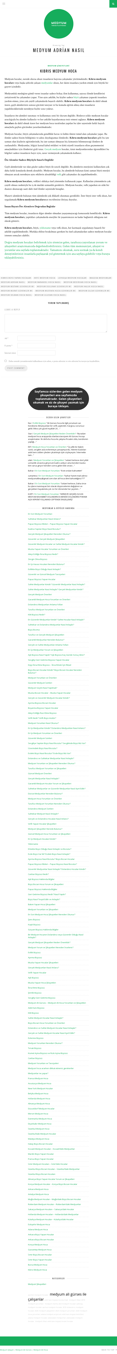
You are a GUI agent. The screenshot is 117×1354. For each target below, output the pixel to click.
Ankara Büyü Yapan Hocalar (41, 1234)
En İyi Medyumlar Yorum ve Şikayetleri (45, 649)
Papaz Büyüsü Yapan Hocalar (41, 579)
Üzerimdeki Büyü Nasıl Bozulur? (42, 748)
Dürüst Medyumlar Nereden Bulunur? (45, 793)
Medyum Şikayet (7, 1350)
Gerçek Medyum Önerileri (40, 594)
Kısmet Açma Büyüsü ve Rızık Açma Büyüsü (48, 1053)
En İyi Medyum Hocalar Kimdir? (42, 839)
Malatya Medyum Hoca (38, 1138)
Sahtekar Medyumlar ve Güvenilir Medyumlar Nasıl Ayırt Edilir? (56, 788)
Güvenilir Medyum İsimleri (40, 682)
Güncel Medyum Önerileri (40, 773)
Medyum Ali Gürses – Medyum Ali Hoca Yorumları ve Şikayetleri (57, 1002)
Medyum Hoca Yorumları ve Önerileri (49, 446)
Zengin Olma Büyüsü (37, 559)
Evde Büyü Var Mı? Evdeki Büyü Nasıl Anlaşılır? (49, 854)
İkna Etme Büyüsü (36, 987)
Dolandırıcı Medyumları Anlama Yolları (45, 604)
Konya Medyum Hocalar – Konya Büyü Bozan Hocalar (52, 1184)
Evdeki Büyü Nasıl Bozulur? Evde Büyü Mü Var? (49, 753)
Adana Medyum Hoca (38, 1229)
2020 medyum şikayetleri (45, 1311)
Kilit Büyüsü (33, 1013)
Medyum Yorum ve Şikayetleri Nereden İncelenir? (50, 947)
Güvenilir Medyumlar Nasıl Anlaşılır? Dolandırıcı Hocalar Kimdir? (57, 869)
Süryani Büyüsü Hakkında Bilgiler (43, 929)
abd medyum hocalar (67, 1304)
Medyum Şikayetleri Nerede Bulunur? (45, 828)
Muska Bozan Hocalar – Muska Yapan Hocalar (49, 692)
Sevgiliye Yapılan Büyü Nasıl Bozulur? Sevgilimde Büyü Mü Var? (57, 743)
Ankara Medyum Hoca (38, 1189)
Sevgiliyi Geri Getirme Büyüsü (41, 997)
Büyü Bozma (34, 629)
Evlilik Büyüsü (39, 423)
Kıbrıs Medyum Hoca (58, 71)
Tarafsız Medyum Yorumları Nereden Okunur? (49, 803)
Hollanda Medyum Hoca (39, 1098)
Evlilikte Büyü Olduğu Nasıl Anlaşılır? (44, 569)
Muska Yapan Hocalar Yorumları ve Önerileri (48, 549)
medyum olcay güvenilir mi (94, 291)
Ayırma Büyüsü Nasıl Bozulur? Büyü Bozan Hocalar (51, 859)
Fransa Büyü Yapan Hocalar (41, 1159)
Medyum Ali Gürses (24, 1350)
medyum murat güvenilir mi (16, 291)
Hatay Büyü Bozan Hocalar (40, 1143)
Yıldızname (33, 844)
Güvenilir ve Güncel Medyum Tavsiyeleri (46, 574)
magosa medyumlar (100, 278)
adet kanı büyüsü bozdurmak (56, 1300)
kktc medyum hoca (44, 278)
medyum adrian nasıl (13, 282)
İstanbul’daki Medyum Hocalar (42, 1133)
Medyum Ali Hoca (41, 1350)
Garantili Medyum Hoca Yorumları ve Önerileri (49, 599)
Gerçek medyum (52, 149)
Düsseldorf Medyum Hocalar (41, 1108)
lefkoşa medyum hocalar (72, 278)
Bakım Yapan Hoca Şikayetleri (41, 904)
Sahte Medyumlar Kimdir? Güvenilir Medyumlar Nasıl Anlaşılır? (56, 584)
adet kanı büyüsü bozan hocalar (60, 1321)
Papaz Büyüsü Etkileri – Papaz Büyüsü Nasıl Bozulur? (52, 864)
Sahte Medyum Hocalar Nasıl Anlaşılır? (45, 1018)
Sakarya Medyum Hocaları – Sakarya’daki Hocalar (51, 1209)
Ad (6, 338)
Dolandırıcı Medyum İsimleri (40, 808)
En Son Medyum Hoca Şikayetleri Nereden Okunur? (51, 914)
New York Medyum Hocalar (40, 1088)
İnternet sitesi (10, 353)
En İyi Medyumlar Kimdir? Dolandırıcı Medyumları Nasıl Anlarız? (56, 728)
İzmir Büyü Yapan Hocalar (40, 1259)
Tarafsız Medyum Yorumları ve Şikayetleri (47, 768)
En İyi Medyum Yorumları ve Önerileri (45, 733)
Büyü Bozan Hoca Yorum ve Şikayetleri (46, 884)
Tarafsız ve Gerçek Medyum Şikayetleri (46, 634)
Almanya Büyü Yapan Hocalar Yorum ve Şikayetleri (51, 1179)
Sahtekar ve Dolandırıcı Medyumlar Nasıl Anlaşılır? (51, 624)
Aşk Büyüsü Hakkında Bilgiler (41, 879)
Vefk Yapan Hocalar (37, 972)
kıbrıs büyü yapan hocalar (16, 278)
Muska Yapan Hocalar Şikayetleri (43, 962)
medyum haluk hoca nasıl (88, 286)
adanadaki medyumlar (57, 1318)
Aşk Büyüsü (33, 977)
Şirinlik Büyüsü (34, 992)
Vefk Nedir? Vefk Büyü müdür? (42, 718)
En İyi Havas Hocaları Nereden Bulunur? (46, 564)
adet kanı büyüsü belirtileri (73, 1314)
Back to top (108, 1350)
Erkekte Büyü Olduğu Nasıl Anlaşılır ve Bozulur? (49, 849)
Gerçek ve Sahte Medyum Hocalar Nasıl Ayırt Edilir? (51, 1033)
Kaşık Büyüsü (34, 924)
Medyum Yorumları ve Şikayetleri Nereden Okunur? (51, 763)
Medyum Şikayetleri (58, 66)
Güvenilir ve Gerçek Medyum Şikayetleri (46, 539)
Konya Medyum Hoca (38, 1244)
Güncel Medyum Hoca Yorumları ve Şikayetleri (49, 834)
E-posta (8, 345)
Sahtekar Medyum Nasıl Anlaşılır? (43, 813)
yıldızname (45, 228)
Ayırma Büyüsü (35, 957)
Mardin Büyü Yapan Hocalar (41, 1154)
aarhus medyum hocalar (52, 1307)
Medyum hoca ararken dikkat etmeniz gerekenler (51, 1068)
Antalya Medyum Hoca (38, 1194)
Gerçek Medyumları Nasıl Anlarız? (43, 967)
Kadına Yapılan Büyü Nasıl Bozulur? (44, 529)
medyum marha (51, 1304)
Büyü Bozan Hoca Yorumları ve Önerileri (46, 1023)
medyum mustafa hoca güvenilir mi (56, 291)
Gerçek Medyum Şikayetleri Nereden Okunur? (49, 534)
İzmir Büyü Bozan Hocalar (40, 1254)
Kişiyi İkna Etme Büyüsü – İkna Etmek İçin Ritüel (49, 665)
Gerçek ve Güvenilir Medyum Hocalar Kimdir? (49, 698)
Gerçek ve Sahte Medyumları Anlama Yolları (48, 644)
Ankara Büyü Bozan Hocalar (41, 1239)
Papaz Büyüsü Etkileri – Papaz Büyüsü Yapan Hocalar (52, 524)
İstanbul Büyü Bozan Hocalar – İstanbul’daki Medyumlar (54, 1169)
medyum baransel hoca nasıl (44, 282)
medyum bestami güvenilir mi (17, 286)
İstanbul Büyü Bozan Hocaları (41, 1174)
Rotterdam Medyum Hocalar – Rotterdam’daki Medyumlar (54, 1204)
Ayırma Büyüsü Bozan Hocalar (42, 703)
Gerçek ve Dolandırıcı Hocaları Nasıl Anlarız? (48, 818)
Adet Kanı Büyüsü (36, 1007)
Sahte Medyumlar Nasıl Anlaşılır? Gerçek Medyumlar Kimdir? (55, 589)
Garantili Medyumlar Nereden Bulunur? (46, 639)
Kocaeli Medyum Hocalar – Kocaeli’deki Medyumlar (51, 1149)
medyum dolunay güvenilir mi (54, 286)
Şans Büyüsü (34, 919)
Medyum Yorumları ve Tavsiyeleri (43, 1063)
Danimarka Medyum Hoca (40, 1118)
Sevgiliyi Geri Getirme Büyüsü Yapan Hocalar (48, 660)
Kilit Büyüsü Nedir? (36, 614)
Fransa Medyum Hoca (38, 1078)
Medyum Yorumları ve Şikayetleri (49, 460)
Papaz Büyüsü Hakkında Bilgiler (42, 889)
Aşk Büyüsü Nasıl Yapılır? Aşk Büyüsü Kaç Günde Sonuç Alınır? (56, 654)
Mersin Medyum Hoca (38, 1113)
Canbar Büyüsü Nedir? (38, 874)
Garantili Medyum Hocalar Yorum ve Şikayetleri (49, 783)
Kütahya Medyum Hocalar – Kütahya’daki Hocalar (51, 1219)
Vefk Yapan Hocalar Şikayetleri (42, 823)
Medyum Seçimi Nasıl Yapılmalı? (42, 687)
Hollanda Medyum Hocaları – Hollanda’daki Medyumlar (53, 1214)
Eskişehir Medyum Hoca (39, 1224)
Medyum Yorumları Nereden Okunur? (45, 1043)
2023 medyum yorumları (65, 1311)
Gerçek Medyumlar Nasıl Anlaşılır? (43, 778)
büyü (76, 97)
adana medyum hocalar (37, 1318)
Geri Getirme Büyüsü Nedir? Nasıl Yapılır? (47, 894)
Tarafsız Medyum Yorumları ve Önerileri (46, 609)
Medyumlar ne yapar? (38, 1073)
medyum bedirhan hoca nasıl (80, 282)
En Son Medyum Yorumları (47, 470)
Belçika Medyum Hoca (38, 1093)
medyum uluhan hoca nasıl (50, 295)
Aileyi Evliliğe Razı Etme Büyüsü (42, 713)
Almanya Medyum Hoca (39, 1103)
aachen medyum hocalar (38, 1295)
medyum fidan (75, 1300)
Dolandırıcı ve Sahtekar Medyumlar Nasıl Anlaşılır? (51, 758)
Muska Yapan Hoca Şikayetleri (42, 982)
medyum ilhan (41, 1321)
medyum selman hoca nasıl (16, 295)
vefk (59, 174)
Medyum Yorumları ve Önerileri (42, 677)
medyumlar (47, 83)
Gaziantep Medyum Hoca (39, 1249)
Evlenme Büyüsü (35, 1038)
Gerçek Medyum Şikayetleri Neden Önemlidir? (55, 433)
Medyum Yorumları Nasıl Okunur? (43, 723)
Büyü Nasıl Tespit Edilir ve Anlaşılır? (44, 899)
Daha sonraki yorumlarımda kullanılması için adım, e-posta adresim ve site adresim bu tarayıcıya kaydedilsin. (54, 361)
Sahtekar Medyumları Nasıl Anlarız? (44, 519)
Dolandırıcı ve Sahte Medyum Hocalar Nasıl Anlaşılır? (52, 1028)
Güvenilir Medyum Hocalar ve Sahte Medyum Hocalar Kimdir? (56, 544)
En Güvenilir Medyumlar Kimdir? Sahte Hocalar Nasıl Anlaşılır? (56, 619)
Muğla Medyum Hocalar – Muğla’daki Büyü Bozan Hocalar (54, 1199)
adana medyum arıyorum (51, 1314)
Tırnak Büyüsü (34, 1048)
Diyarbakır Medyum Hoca (39, 1123)
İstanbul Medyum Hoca (38, 1128)
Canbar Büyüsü (35, 1058)
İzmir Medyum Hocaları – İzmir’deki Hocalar (48, 1164)
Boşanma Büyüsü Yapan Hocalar (43, 708)
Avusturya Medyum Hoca (39, 1083)
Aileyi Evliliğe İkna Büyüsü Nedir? (43, 554)
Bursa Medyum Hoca (37, 1264)
